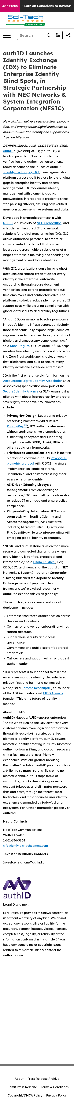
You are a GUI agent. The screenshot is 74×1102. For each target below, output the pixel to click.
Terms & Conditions (54, 1087)
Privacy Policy (56, 1095)
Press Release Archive (43, 1079)
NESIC (8, 223)
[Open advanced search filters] (57, 35)
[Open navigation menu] (7, 35)
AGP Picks (10, 6)
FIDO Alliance (53, 693)
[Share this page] (68, 35)
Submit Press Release (21, 1087)
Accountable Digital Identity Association (32, 381)
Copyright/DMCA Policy (25, 1095)
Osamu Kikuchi (44, 562)
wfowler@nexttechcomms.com (25, 846)
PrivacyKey (17, 426)
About (19, 1079)
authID (8, 151)
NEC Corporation (49, 223)
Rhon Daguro (20, 346)
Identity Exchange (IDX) (21, 172)
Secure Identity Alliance (21, 391)
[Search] (48, 35)
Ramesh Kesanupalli (36, 688)
